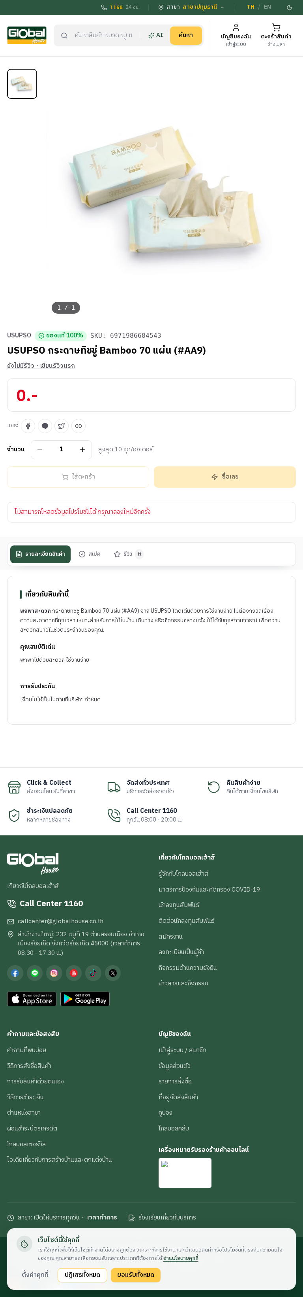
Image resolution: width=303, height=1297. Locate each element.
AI (159, 35)
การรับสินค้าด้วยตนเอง (35, 1081)
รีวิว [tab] (132, 554)
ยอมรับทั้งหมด (135, 1275)
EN (267, 7)
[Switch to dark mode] (290, 7)
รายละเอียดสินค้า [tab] (45, 554)
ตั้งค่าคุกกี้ (35, 1275)
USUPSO (19, 336)
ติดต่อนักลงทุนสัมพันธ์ (187, 921)
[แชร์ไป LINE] (45, 426)
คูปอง (165, 1113)
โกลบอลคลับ (174, 1128)
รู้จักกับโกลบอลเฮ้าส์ (183, 874)
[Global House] (27, 35)
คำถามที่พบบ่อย (26, 1050)
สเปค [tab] (94, 554)
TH (250, 7)
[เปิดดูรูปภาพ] (171, 194)
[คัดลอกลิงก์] (78, 426)
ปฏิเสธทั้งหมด (82, 1275)
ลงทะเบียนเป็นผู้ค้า (181, 952)
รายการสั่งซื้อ (175, 1081)
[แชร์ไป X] (61, 426)
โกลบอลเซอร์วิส (26, 1144)
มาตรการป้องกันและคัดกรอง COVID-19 (209, 889)
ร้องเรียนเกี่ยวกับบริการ (167, 1218)
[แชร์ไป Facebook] (28, 426)
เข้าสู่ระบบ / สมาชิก (182, 1050)
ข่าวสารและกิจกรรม (183, 983)
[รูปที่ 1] (22, 84)
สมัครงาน (171, 937)
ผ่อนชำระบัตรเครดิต (32, 1128)
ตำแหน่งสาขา (24, 1113)
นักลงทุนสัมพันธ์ (179, 905)
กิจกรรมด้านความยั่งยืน (188, 968)
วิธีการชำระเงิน (25, 1097)
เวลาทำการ (102, 1218)
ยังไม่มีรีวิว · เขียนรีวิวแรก (41, 366)
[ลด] (40, 449)
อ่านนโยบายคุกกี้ (180, 1258)
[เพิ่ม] (83, 449)
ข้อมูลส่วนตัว (175, 1066)
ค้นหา (186, 35)
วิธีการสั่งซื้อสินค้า (29, 1066)
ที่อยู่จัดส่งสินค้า (178, 1097)
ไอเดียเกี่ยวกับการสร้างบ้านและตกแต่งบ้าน (59, 1160)
